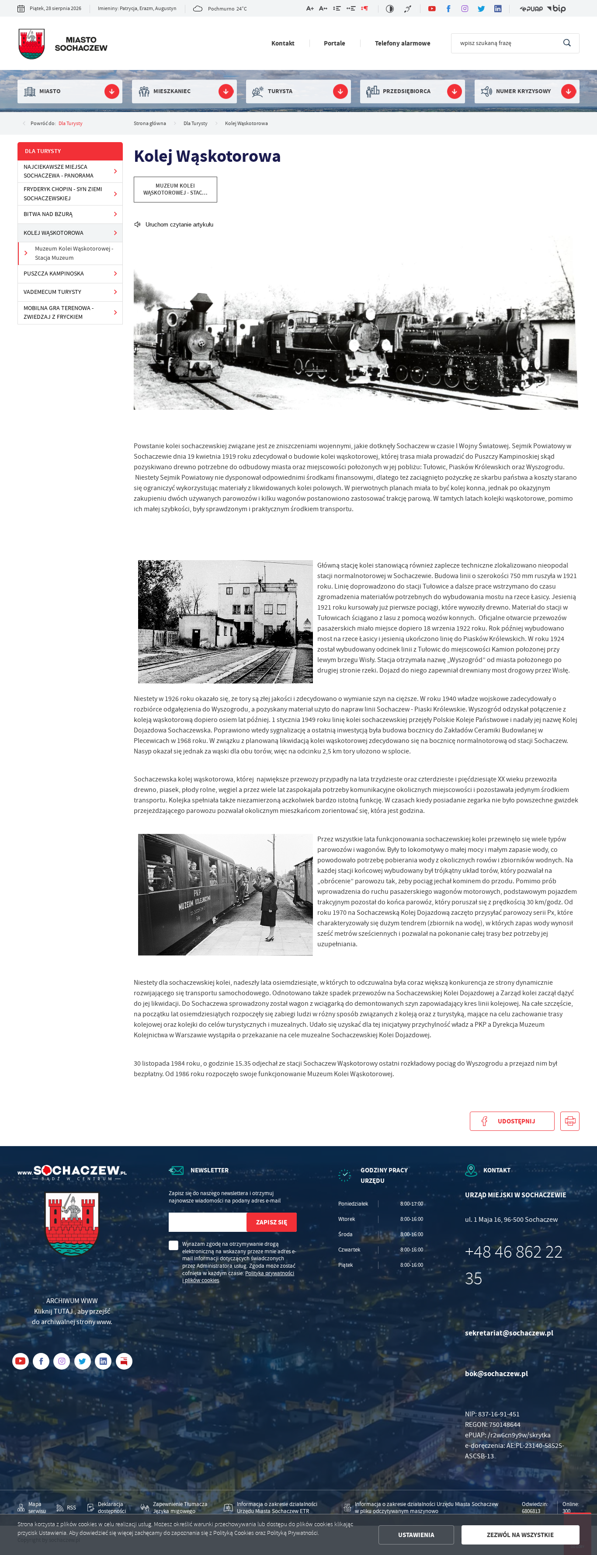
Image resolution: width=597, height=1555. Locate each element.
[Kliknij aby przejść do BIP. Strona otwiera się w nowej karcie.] (556, 9)
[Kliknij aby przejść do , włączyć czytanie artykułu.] (173, 224)
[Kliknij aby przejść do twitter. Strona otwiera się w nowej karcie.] (481, 8)
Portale (334, 43)
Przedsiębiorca (406, 91)
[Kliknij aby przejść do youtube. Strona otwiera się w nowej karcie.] (431, 8)
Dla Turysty (71, 123)
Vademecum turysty (52, 292)
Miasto (50, 91)
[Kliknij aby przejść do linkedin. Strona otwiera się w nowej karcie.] (498, 8)
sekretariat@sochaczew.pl (509, 1333)
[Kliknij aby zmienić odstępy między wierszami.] (337, 9)
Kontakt (283, 43)
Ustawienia (416, 1535)
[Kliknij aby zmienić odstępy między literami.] (323, 9)
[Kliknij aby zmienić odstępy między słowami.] (350, 9)
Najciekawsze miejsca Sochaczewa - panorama (59, 171)
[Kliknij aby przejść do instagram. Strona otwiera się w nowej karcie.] (465, 8)
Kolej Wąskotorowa (53, 233)
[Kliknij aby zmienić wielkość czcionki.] (309, 9)
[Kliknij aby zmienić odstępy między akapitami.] (364, 9)
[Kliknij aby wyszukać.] (567, 43)
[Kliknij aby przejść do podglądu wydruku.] (570, 1121)
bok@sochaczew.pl (496, 1374)
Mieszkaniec (172, 91)
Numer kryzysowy (523, 91)
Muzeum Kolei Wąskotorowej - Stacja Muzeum (74, 253)
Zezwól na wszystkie (520, 1535)
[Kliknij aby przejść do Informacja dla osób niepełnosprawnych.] (408, 9)
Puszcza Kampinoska (54, 273)
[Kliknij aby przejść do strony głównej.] (62, 45)
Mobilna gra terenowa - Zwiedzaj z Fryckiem (59, 312)
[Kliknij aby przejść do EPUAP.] (531, 9)
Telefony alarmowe (402, 43)
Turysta (280, 91)
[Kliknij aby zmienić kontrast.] (389, 9)
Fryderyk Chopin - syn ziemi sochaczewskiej (63, 193)
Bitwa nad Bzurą (48, 214)
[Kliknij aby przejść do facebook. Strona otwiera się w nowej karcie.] (448, 8)
